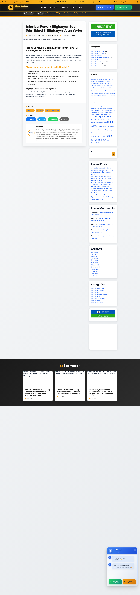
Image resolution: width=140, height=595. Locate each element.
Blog (73, 7)
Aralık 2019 (94, 263)
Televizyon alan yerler (108, 133)
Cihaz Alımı (30, 110)
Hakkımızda (64, 7)
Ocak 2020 (94, 261)
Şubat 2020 (94, 259)
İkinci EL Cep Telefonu (98, 53)
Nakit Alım (40, 110)
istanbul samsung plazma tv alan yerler (99, 108)
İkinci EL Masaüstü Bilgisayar (100, 57)
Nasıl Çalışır (53, 7)
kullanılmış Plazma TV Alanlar (97, 112)
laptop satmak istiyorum (105, 119)
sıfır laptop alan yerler (106, 129)
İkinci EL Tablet (95, 64)
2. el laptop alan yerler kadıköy (102, 81)
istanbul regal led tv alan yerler (108, 97)
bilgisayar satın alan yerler (101, 87)
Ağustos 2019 (95, 265)
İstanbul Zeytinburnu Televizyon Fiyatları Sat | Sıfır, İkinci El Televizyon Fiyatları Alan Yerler (103, 197)
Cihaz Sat (43, 7)
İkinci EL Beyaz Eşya (97, 51)
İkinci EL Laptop (96, 55)
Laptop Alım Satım (103, 117)
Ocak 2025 (94, 254)
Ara (92, 151)
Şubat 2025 (94, 252)
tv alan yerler (99, 136)
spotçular (98, 129)
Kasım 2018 (94, 273)
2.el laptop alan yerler (96, 79)
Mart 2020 (94, 256)
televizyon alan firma (99, 133)
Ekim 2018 (94, 275)
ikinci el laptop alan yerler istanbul (102, 95)
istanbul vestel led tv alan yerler (108, 110)
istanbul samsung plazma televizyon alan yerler (104, 106)
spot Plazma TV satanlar (101, 126)
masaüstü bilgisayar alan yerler (99, 122)
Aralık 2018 (94, 271)
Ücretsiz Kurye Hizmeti (52, 110)
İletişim (81, 7)
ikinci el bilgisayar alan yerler (98, 93)
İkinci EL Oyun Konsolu (98, 62)
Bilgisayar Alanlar (98, 85)
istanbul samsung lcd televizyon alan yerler (100, 99)
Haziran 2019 (95, 269)
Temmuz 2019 (95, 267)
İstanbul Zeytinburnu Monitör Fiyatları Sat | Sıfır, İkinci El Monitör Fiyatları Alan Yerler (102, 191)
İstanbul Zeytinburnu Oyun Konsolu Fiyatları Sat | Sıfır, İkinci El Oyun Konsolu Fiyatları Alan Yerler (102, 184)
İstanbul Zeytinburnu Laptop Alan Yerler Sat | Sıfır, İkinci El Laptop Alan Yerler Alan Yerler (102, 178)
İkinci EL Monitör (96, 60)
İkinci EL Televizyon (97, 66)
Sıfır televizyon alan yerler (101, 131)
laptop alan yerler (99, 114)
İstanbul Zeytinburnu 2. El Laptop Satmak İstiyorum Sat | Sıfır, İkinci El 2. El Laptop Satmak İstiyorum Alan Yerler (37, 393)
